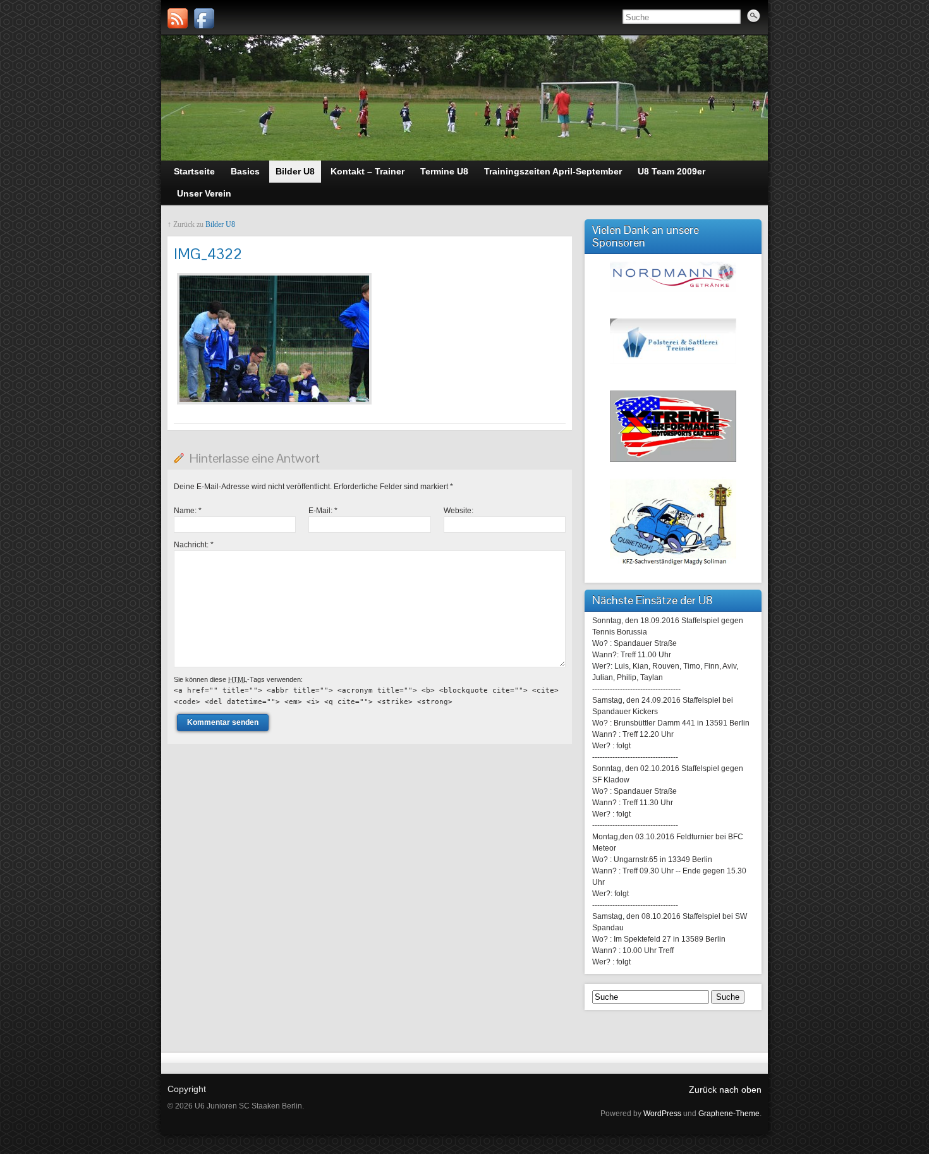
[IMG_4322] (274, 405)
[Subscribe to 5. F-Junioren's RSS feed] (177, 18)
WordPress (662, 1113)
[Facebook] (204, 18)
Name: (188, 510)
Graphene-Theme (729, 1113)
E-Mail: (322, 510)
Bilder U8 (220, 224)
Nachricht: (194, 544)
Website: (458, 510)
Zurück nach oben (725, 1089)
